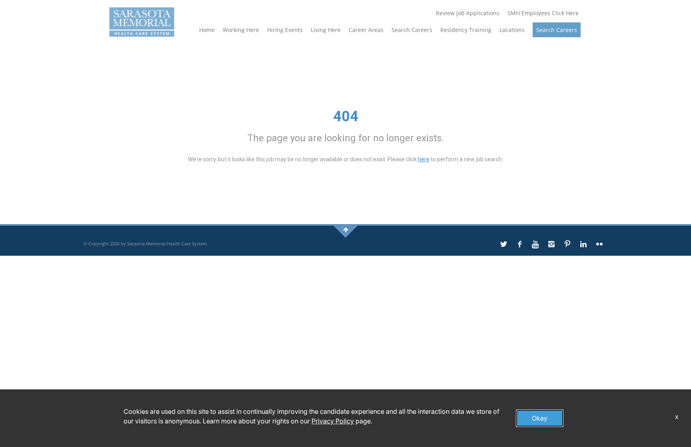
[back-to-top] (345, 229)
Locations (512, 30)
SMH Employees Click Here (543, 13)
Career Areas (366, 30)
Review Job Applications (467, 13)
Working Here (241, 30)
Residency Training (465, 30)
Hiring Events (285, 30)
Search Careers (411, 30)
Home (207, 30)
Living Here (326, 30)
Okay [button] (539, 418)
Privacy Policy (333, 421)
